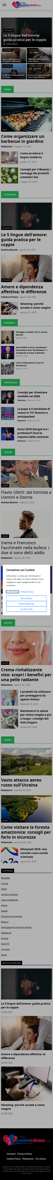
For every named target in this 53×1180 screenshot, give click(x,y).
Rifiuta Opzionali (26, 603)
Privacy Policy (27, 591)
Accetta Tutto (26, 609)
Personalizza (26, 598)
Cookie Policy (12, 591)
